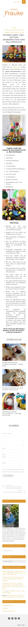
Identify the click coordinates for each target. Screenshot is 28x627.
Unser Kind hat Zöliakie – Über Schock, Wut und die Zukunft (13, 586)
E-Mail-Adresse (4, 456)
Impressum (5, 608)
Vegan (22, 32)
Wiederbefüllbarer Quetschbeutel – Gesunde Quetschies (11, 413)
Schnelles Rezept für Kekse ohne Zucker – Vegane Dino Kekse (14, 573)
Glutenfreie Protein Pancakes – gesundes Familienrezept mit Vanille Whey (12, 584)
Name (4, 449)
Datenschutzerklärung (7, 605)
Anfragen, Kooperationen (8, 611)
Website (4, 463)
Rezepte (16, 32)
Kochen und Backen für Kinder (14, 30)
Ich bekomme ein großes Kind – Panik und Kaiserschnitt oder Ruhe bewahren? (13, 596)
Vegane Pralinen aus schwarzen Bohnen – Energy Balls (12, 364)
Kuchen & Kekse (9, 32)
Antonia (4, 591)
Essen (14, 27)
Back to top (21, 625)
